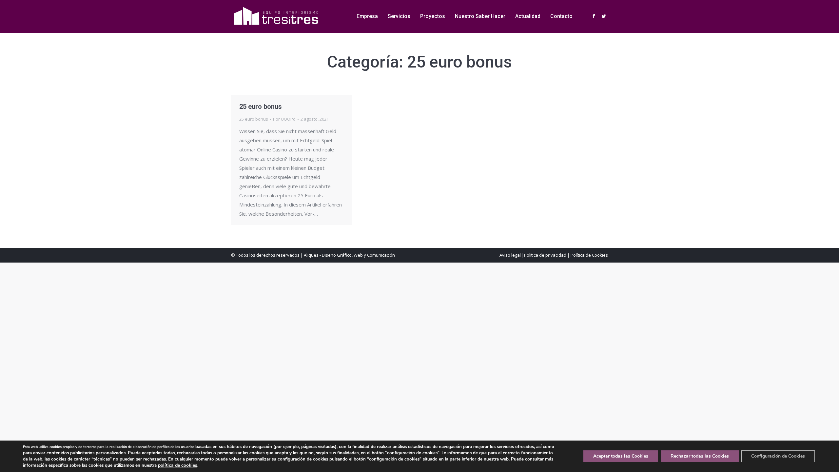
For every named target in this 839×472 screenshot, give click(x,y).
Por (284, 119)
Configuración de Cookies (778, 456)
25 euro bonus (260, 106)
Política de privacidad (545, 255)
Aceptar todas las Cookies (620, 456)
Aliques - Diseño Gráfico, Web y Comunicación (349, 255)
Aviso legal (510, 255)
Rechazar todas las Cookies (700, 456)
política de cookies (177, 465)
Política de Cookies (589, 255)
